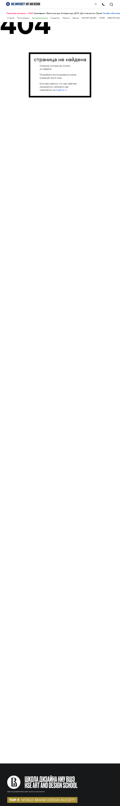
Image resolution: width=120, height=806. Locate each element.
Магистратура (53, 13)
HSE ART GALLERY (89, 18)
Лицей (99, 13)
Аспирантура (67, 13)
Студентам (55, 18)
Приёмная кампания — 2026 (19, 13)
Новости (66, 18)
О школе (11, 18)
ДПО (76, 13)
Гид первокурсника (40, 18)
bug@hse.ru (61, 90)
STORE (102, 18)
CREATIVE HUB (113, 18)
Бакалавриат (40, 13)
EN (96, 4)
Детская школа (87, 13)
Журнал (75, 18)
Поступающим (23, 18)
